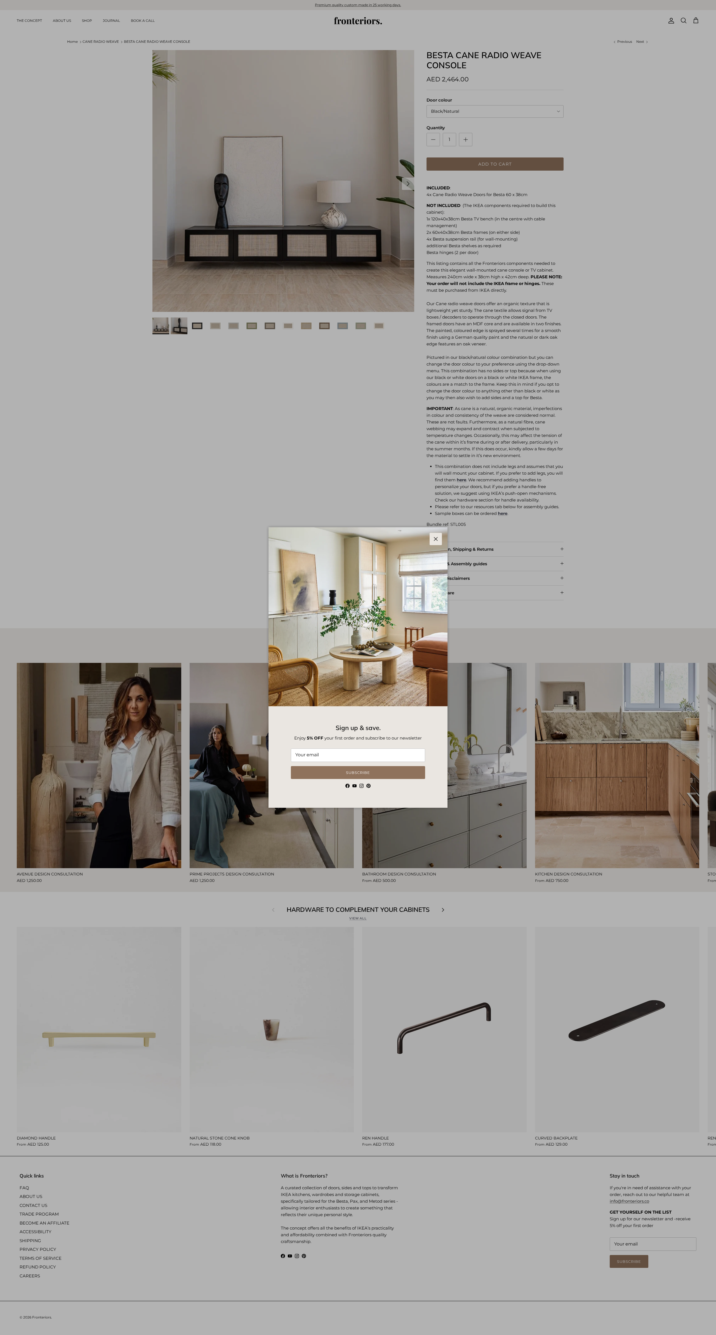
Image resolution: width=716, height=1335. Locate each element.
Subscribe (358, 772)
